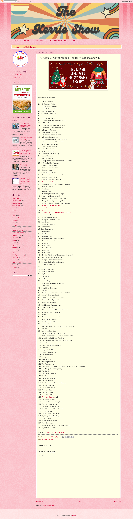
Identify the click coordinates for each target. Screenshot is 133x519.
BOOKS (74, 40)
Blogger (74, 515)
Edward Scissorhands (49, 208)
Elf (43, 210)
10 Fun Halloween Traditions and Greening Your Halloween (26, 125)
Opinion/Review (16, 245)
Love (13, 242)
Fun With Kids (16, 225)
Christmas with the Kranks (50, 182)
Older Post (117, 501)
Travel (14, 267)
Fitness (14, 223)
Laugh (14, 240)
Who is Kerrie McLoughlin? (23, 165)
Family (14, 215)
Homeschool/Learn (17, 235)
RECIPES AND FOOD (58, 40)
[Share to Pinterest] (73, 437)
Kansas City (15, 237)
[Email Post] (63, 437)
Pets (13, 252)
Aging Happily (16, 198)
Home (17, 47)
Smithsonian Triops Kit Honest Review (26, 138)
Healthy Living (16, 228)
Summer (14, 260)
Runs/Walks (15, 257)
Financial (14, 220)
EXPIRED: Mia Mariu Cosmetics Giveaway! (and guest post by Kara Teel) (26, 152)
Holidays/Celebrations (47, 439)
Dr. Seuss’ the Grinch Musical (51, 205)
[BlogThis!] (68, 437)
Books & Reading (16, 200)
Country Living (16, 205)
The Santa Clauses (48, 397)
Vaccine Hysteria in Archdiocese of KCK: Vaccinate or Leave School (25, 181)
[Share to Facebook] (71, 437)
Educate (14, 210)
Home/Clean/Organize (18, 232)
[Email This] (66, 437)
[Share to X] (70, 437)
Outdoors (14, 247)
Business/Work (16, 203)
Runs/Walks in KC (17, 75)
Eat (13, 208)
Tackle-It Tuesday (29, 47)
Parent (14, 250)
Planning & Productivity (18, 255)
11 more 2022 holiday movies (54, 432)
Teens (13, 265)
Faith (13, 213)
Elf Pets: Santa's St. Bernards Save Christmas (56, 212)
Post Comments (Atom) (49, 505)
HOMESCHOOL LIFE (22, 40)
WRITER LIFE (40, 40)
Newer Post (40, 501)
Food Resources (16, 77)
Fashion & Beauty (17, 218)
